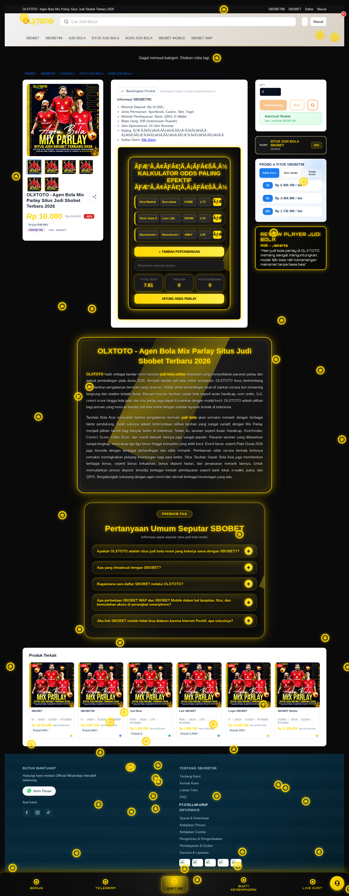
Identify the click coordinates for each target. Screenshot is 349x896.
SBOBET (294, 9)
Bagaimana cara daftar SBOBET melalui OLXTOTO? (140, 584)
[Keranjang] (305, 21)
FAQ (183, 797)
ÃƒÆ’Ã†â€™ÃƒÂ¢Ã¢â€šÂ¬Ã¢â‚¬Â (217, 201)
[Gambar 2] (51, 167)
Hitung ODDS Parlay (179, 299)
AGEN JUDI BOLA (138, 38)
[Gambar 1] (34, 167)
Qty (262, 85)
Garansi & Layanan (194, 852)
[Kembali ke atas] (338, 872)
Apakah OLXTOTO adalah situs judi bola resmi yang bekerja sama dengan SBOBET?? (168, 551)
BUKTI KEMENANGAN (244, 887)
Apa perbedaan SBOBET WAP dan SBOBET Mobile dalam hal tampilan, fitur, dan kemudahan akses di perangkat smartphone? (164, 602)
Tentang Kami (190, 776)
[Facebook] (27, 813)
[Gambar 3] (68, 167)
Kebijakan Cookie (193, 832)
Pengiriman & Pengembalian (201, 839)
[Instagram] (37, 813)
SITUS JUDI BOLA (105, 38)
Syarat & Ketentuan (194, 818)
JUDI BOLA (76, 38)
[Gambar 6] (51, 184)
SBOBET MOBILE (171, 38)
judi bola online (172, 374)
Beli (297, 105)
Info (316, 145)
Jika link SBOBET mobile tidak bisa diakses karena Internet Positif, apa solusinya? (165, 621)
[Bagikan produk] (94, 196)
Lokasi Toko (189, 790)
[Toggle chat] (337, 883)
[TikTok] (48, 813)
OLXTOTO (95, 374)
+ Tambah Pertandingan (179, 252)
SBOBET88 (277, 9)
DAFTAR (174, 888)
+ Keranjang (273, 105)
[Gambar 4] (86, 167)
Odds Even (269, 173)
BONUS (36, 888)
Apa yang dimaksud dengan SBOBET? (129, 567)
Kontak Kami (189, 783)
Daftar (309, 9)
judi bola (189, 417)
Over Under (291, 173)
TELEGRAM (105, 888)
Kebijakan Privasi (192, 825)
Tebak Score (312, 173)
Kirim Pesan (42, 791)
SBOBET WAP (201, 38)
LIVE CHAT (312, 888)
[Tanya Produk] (312, 105)
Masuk (321, 9)
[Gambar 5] (34, 184)
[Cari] (66, 21)
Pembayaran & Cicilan (196, 846)
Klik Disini (148, 140)
